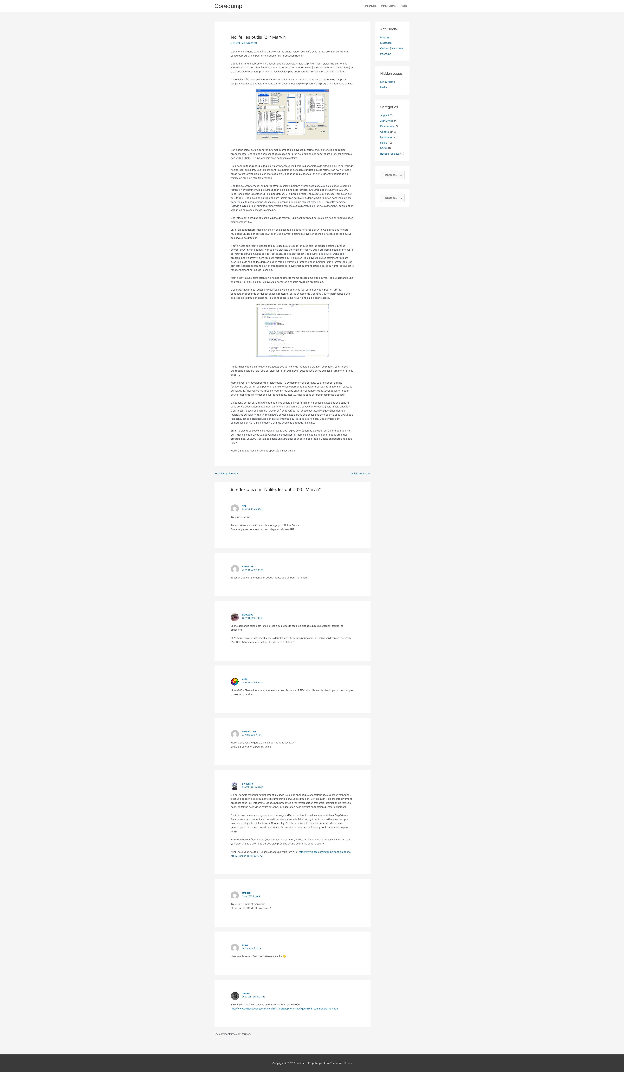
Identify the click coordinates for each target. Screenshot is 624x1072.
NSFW (383, 148)
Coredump (228, 5)
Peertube (370, 5)
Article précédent (226, 473)
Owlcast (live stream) (392, 48)
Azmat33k (247, 566)
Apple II (384, 115)
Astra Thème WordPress (338, 1063)
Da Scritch (248, 784)
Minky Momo (388, 5)
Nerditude (386, 137)
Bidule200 (247, 615)
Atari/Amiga (386, 120)
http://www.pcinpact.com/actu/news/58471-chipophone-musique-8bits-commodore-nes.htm (284, 1008)
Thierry (246, 993)
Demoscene (387, 126)
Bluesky (384, 37)
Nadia (404, 5)
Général (235, 42)
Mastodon (386, 42)
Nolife (383, 142)
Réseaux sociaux (390, 153)
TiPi (244, 506)
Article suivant (360, 473)
